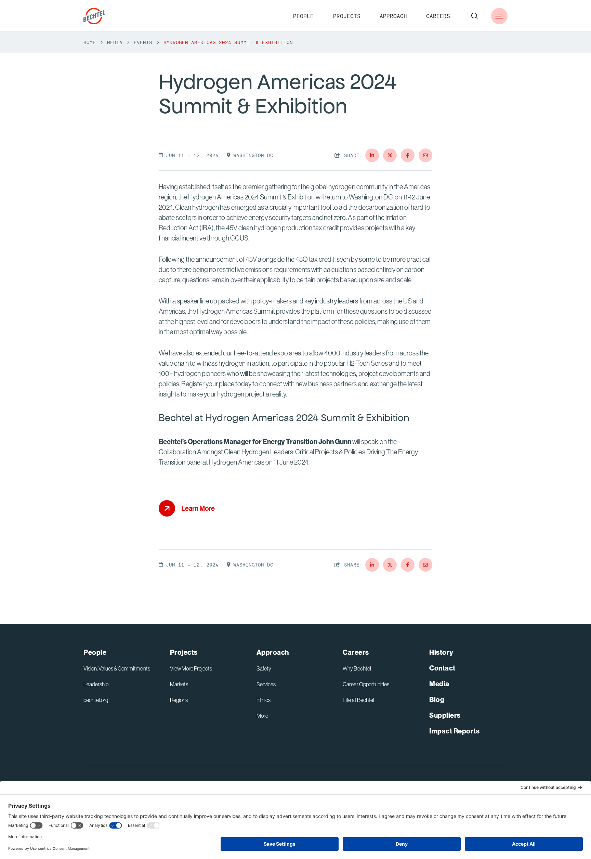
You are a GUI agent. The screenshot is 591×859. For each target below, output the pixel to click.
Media (114, 42)
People (303, 16)
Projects (346, 16)
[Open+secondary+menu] (499, 16)
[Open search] (475, 16)
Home (89, 42)
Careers (438, 16)
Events (143, 42)
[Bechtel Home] (94, 16)
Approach (393, 16)
